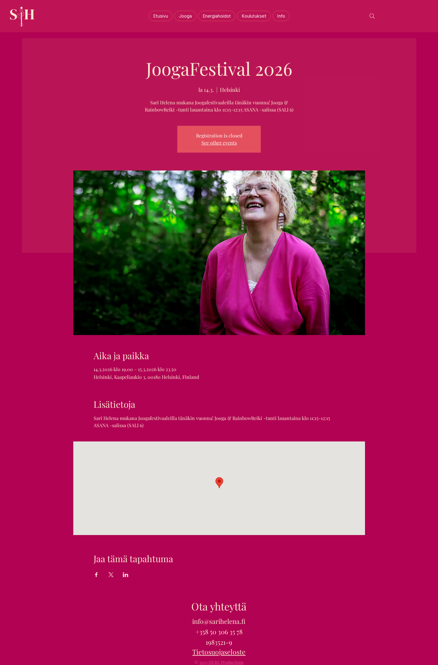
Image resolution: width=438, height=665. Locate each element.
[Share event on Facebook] (96, 574)
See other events (219, 142)
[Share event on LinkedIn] (125, 574)
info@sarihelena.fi (219, 621)
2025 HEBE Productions (221, 662)
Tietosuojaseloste (219, 651)
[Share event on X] (111, 574)
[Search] (372, 16)
